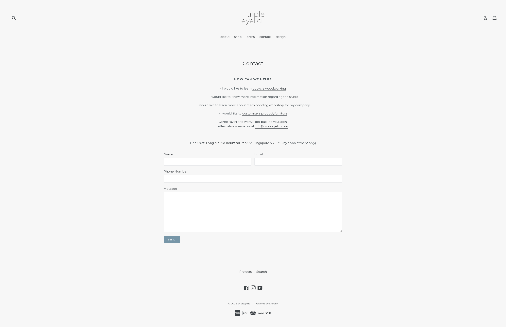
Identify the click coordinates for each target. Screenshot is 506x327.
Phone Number (176, 171)
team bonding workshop (265, 105)
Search (261, 272)
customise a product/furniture (264, 113)
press (250, 37)
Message (170, 189)
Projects (245, 272)
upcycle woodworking (269, 88)
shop (238, 37)
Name (168, 154)
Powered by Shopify (266, 303)
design (281, 37)
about (224, 37)
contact (265, 37)
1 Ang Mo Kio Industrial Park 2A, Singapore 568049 (243, 143)
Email (258, 154)
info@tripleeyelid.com (271, 126)
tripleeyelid (244, 303)
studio (293, 97)
